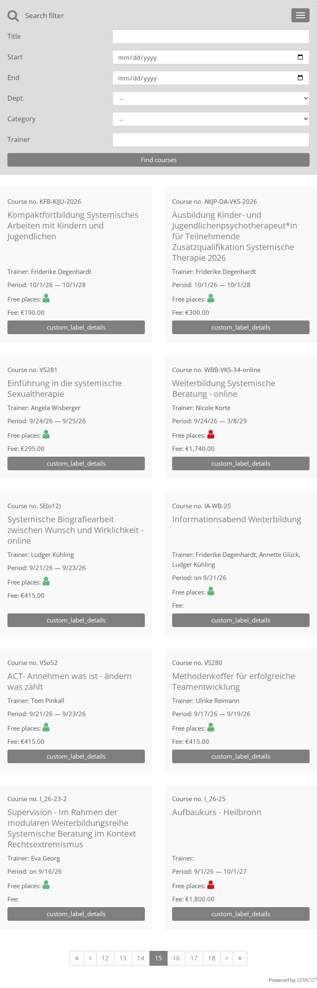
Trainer (18, 139)
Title (14, 36)
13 (123, 958)
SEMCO (307, 979)
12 (105, 958)
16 (176, 958)
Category (21, 118)
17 (194, 958)
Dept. (15, 98)
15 (158, 958)
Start (15, 56)
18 (211, 958)
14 (140, 958)
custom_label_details (76, 327)
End (13, 77)
